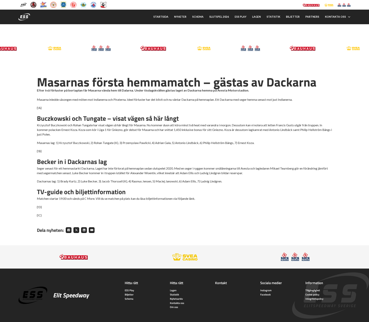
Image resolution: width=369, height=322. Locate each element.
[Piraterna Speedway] (63, 4)
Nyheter (180, 16)
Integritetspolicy (314, 299)
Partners (312, 16)
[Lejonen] (53, 4)
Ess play (240, 16)
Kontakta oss (335, 16)
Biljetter (293, 16)
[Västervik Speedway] (83, 4)
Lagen (256, 16)
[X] (76, 230)
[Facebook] (68, 230)
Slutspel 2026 (219, 16)
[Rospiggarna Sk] (73, 4)
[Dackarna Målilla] (43, 4)
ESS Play (129, 290)
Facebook (265, 294)
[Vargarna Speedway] (93, 4)
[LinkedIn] (84, 230)
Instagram (266, 290)
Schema (198, 16)
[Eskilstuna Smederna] (103, 4)
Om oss (174, 307)
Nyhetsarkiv (176, 299)
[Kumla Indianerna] (33, 4)
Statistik (273, 16)
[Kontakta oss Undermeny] (349, 17)
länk (191, 198)
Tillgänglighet (312, 290)
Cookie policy (312, 294)
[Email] (92, 230)
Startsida (160, 16)
